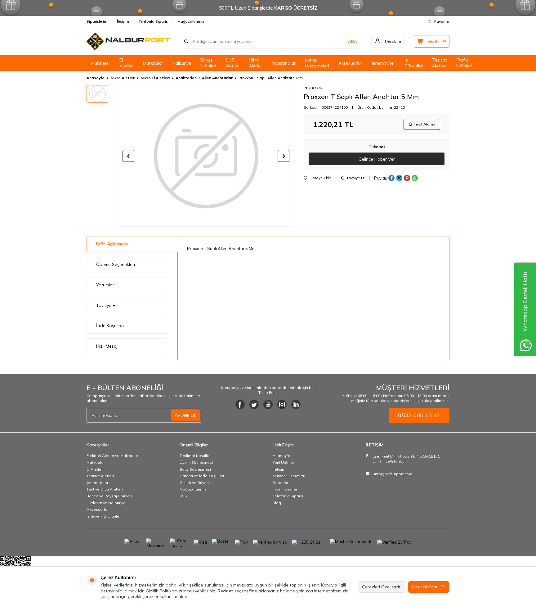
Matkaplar (153, 63)
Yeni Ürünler (283, 462)
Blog (277, 502)
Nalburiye (181, 63)
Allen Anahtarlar (217, 77)
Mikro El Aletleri (155, 77)
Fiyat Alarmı (424, 124)
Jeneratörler (383, 63)
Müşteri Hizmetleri (289, 475)
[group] (206, 155)
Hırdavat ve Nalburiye (106, 502)
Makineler (100, 63)
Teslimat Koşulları (196, 455)
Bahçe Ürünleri (208, 63)
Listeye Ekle (320, 178)
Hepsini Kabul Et (428, 587)
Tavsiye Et (355, 178)
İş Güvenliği (413, 63)
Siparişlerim (97, 21)
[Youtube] (268, 404)
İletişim (123, 21)
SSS (183, 496)
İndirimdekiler (285, 489)
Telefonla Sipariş (153, 21)
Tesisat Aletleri (439, 63)
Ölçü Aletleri (232, 63)
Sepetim (280, 482)
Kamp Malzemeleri (317, 63)
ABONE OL (185, 415)
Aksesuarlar (350, 63)
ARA (352, 41)
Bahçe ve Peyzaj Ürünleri (109, 496)
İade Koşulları (110, 325)
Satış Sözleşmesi (195, 469)
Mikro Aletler (255, 63)
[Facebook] (240, 404)
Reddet (225, 591)
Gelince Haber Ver (377, 159)
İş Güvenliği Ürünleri (104, 516)
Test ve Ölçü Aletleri (105, 489)
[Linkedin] (296, 404)
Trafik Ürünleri (464, 63)
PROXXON (313, 87)
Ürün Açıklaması (112, 244)
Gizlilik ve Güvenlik (196, 482)
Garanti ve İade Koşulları (202, 475)
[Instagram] (282, 404)
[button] (128, 156)
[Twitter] (254, 404)
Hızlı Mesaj (107, 346)
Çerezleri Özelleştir (381, 587)
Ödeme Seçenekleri (115, 264)
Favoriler (441, 21)
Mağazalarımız (190, 21)
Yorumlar (105, 285)
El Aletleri (126, 63)
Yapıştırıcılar (283, 63)
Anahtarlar (186, 77)
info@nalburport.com (393, 474)
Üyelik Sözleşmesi (196, 462)
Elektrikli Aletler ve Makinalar (112, 455)
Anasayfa (96, 77)
